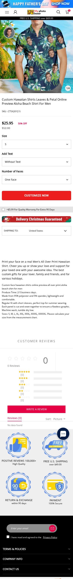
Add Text (7, 153)
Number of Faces (12, 171)
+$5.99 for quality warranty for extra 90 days (31, 209)
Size (4, 136)
